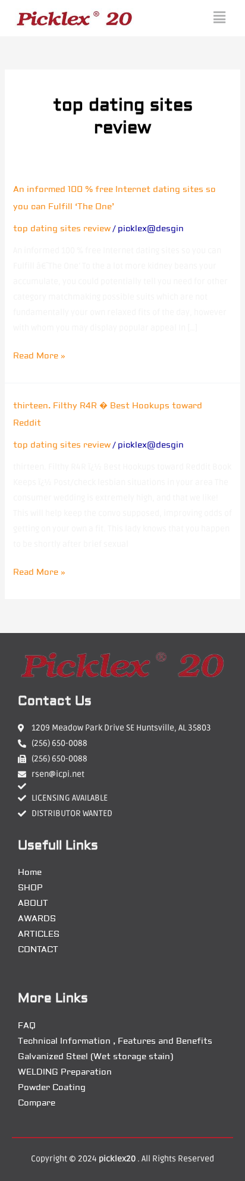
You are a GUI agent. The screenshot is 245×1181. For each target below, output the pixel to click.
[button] (219, 18)
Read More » (39, 356)
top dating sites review (62, 228)
